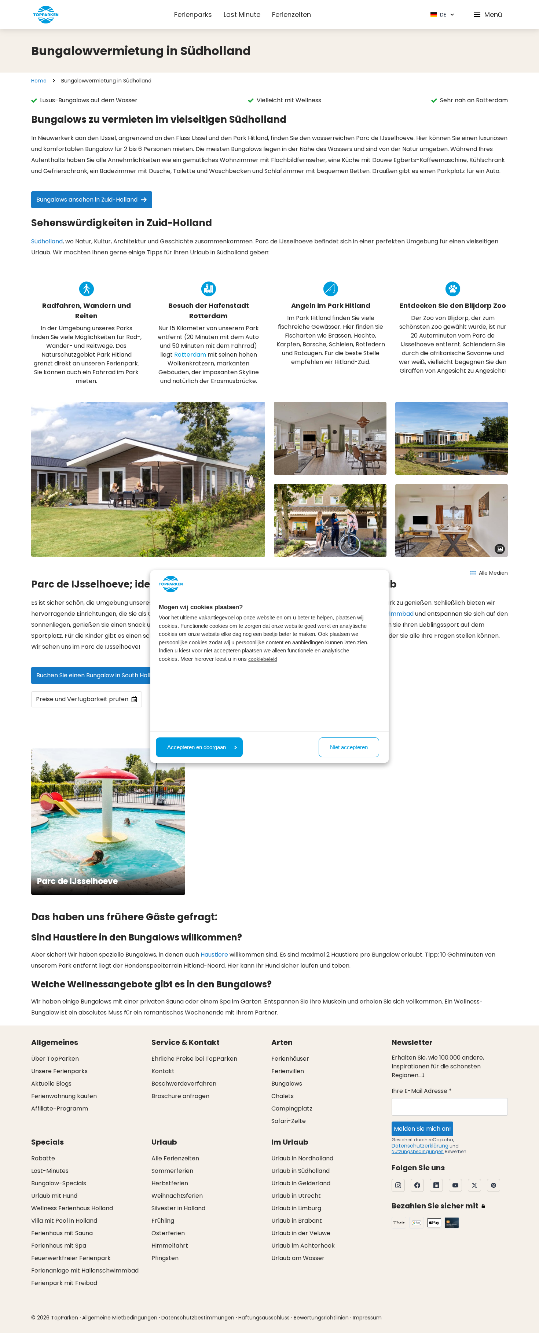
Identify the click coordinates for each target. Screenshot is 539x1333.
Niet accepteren (349, 747)
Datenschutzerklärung (420, 1145)
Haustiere (214, 954)
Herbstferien (169, 1183)
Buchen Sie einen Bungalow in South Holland (98, 675)
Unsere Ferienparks (59, 1071)
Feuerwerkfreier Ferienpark (71, 1258)
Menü (493, 14)
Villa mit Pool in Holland (64, 1220)
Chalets (282, 1096)
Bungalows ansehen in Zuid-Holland (87, 199)
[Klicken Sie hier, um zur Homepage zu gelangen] (45, 14)
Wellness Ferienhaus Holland (72, 1208)
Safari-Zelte (288, 1121)
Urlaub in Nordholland (302, 1158)
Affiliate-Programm (59, 1108)
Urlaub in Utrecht (296, 1196)
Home (39, 80)
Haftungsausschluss (264, 1317)
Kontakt (163, 1071)
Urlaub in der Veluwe (300, 1233)
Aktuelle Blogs (51, 1083)
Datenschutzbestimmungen (197, 1317)
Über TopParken (55, 1058)
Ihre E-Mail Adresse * (422, 1091)
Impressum (367, 1317)
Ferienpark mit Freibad (64, 1283)
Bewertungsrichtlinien (321, 1317)
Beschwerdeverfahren (183, 1083)
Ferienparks (193, 14)
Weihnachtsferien (177, 1196)
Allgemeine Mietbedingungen (119, 1317)
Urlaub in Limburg (296, 1208)
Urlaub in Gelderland (300, 1183)
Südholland (47, 241)
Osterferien (168, 1233)
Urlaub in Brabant (296, 1220)
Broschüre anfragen (180, 1096)
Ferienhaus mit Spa (58, 1245)
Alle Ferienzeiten (175, 1158)
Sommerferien (172, 1171)
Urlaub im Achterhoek (303, 1245)
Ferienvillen (287, 1071)
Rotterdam (190, 354)
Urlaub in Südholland (300, 1171)
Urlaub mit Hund (54, 1196)
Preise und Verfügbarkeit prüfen (82, 699)
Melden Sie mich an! (422, 1128)
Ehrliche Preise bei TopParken (194, 1058)
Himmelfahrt (169, 1245)
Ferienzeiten (291, 14)
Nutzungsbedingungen (418, 1151)
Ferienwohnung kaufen (64, 1096)
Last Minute (242, 14)
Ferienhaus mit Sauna (62, 1233)
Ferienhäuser (290, 1058)
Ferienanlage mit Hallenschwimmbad (85, 1270)
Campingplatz (291, 1108)
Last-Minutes (50, 1171)
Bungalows (286, 1083)
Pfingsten (165, 1258)
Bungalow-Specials (58, 1183)
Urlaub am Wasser (297, 1258)
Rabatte (43, 1158)
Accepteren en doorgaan (196, 747)
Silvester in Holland (178, 1208)
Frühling (162, 1220)
